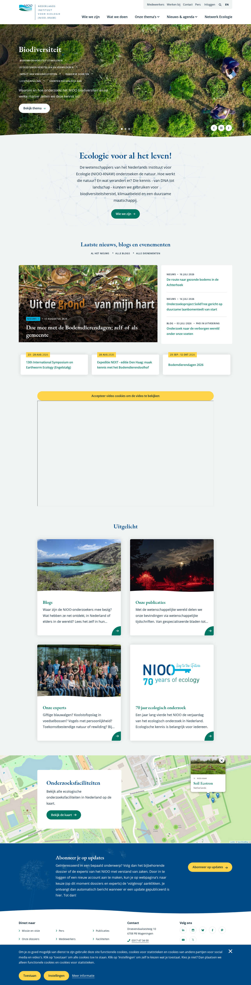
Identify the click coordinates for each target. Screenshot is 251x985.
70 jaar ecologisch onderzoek (161, 707)
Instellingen (56, 976)
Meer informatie (83, 976)
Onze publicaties (150, 602)
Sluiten (230, 951)
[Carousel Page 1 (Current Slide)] (122, 129)
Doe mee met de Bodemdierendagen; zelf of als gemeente (82, 331)
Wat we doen (117, 17)
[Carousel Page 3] (129, 129)
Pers (198, 4)
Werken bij (173, 4)
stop (221, 128)
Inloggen (209, 4)
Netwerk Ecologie (218, 17)
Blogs (47, 602)
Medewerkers (155, 4)
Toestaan (29, 976)
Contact (188, 4)
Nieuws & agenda (180, 17)
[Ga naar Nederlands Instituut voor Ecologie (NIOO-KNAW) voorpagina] (25, 7)
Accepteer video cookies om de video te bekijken (125, 396)
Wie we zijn (91, 17)
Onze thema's (145, 17)
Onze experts (54, 707)
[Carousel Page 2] (125, 129)
